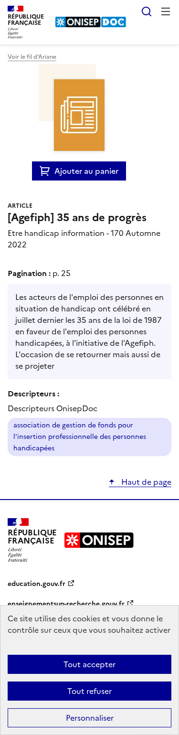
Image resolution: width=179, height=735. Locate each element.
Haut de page (145, 482)
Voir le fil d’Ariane (32, 57)
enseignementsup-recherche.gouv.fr (66, 604)
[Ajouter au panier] (47, 171)
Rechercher (146, 11)
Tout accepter (89, 664)
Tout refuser (89, 691)
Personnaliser (90, 718)
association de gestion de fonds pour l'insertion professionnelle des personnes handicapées (79, 436)
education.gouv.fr (36, 584)
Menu (165, 11)
